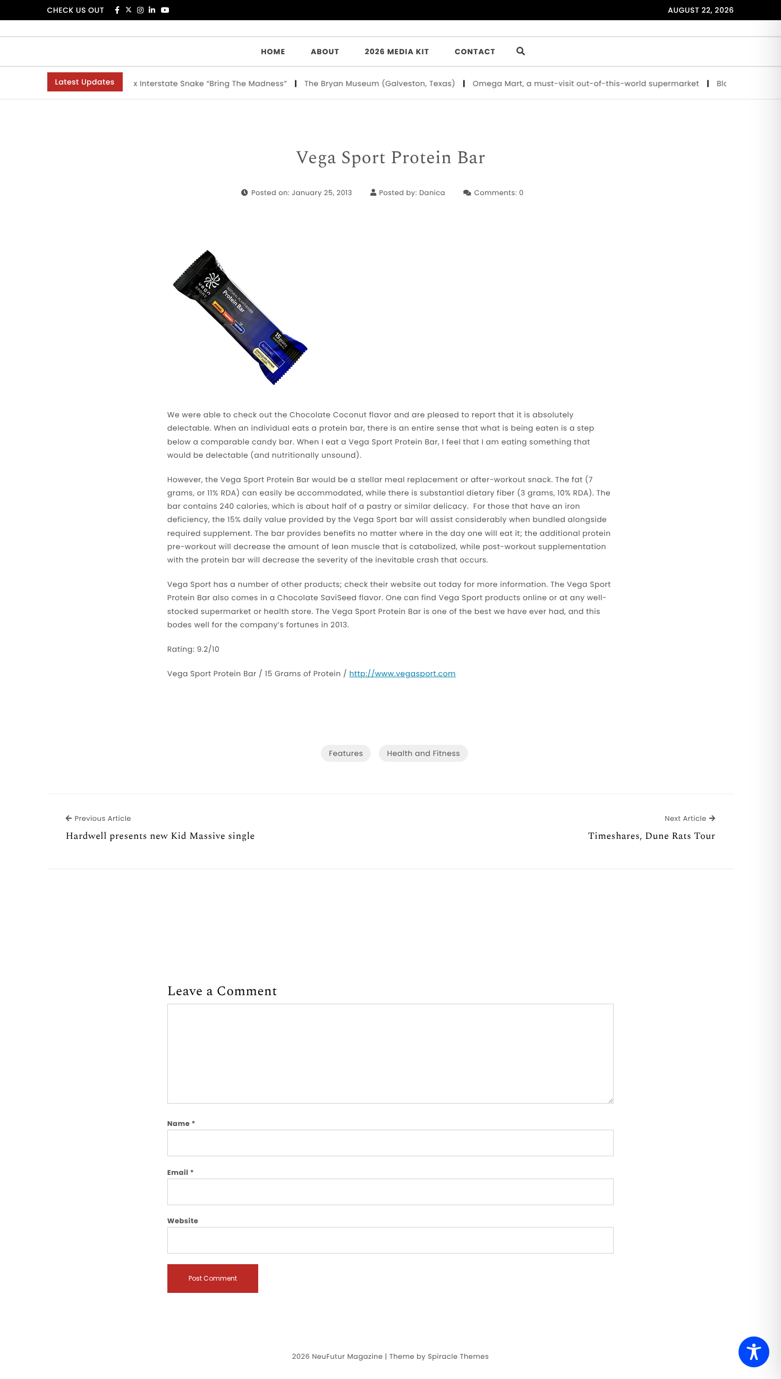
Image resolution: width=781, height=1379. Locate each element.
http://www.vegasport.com (402, 673)
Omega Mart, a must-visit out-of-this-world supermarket (571, 83)
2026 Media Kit (397, 51)
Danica (432, 193)
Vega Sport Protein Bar (390, 158)
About (325, 51)
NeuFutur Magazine (347, 1356)
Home (273, 51)
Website (182, 1221)
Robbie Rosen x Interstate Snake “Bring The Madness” (166, 83)
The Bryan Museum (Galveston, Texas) (364, 83)
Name (181, 1124)
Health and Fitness (423, 753)
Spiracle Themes (458, 1356)
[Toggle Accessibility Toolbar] (753, 1351)
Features (346, 753)
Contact (475, 51)
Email (180, 1172)
